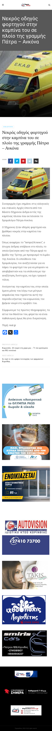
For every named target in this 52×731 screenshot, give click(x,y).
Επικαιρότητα (8, 127)
